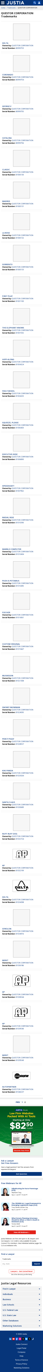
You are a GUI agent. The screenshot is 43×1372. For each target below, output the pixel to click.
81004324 (20, 364)
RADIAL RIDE (8, 517)
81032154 (20, 839)
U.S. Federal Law (10, 1310)
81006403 (20, 428)
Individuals (8, 1294)
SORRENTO (7, 264)
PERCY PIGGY (8, 739)
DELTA (5, 43)
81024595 (20, 712)
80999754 (20, 80)
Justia (3, 8)
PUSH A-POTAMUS (10, 580)
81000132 (20, 238)
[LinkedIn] (10, 1339)
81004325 (20, 396)
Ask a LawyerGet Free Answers (9, 1161)
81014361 (20, 617)
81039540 (20, 1028)
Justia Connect (21, 1344)
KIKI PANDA (7, 770)
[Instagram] (20, 1339)
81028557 (20, 744)
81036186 (20, 965)
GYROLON (6, 928)
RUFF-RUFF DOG (9, 834)
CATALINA (7, 138)
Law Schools (8, 1304)
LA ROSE (6, 233)
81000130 (20, 175)
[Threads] (23, 1339)
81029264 (20, 775)
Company (21, 1352)
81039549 (20, 1060)
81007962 (20, 491)
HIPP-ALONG (8, 359)
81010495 (20, 586)
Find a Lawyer (8, 1254)
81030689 (20, 807)
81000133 (20, 269)
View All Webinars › (21, 1232)
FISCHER (6, 612)
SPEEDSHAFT (8, 486)
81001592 (20, 333)
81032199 (20, 870)
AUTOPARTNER (9, 1087)
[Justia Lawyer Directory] (32, 1339)
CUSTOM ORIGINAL (11, 644)
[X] (29, 1339)
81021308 (20, 681)
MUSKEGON (7, 675)
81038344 (20, 997)
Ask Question (21, 1174)
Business (7, 1299)
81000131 (20, 206)
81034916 (20, 934)
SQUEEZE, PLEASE (10, 422)
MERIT (5, 960)
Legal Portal (21, 1348)
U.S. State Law (9, 1315)
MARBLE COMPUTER (11, 549)
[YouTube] (13, 1339)
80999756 (20, 143)
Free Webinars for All (11, 1183)
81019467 (20, 649)
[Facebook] (16, 1339)
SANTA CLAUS (8, 802)
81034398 (20, 902)
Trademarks (11, 8)
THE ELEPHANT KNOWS (13, 327)
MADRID (6, 201)
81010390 (20, 522)
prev (18, 1102)
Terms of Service (21, 1360)
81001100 (20, 301)
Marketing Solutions (12, 1326)
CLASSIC (6, 169)
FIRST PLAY (7, 296)
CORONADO (7, 74)
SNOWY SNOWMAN (11, 707)
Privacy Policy (21, 1364)
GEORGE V (6, 106)
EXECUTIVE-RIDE (10, 454)
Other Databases (11, 1320)
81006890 (20, 459)
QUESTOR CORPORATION (22, 45)
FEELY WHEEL (8, 391)
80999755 (20, 111)
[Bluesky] (26, 1339)
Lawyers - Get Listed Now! (22, 1271)
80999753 (20, 48)
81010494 (20, 554)
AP (3, 865)
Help (21, 1356)
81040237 (20, 1092)
